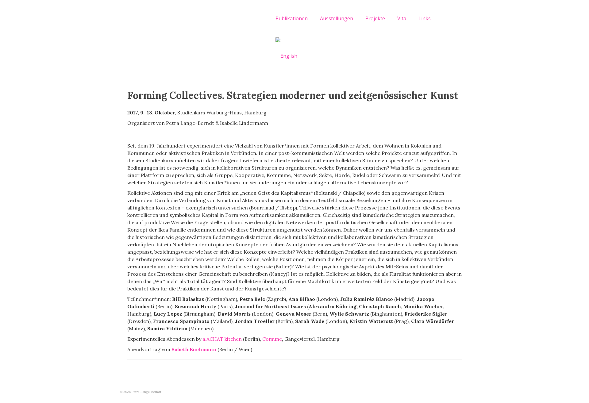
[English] (286, 55)
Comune (272, 339)
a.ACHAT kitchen (222, 339)
